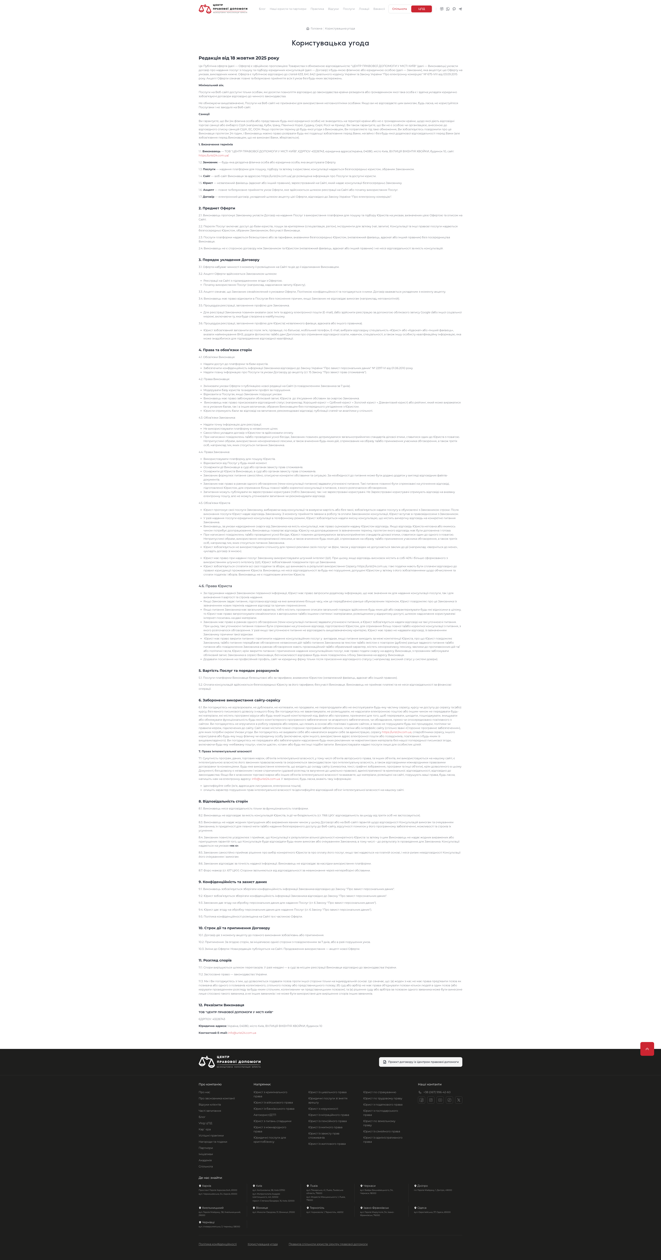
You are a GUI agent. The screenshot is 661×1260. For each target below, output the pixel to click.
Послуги (349, 8)
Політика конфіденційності (218, 1244)
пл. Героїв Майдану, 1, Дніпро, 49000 (433, 1190)
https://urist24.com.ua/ (213, 155)
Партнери (206, 1148)
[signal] (454, 9)
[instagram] (430, 1100)
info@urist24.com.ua (266, 779)
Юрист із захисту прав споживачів (323, 1135)
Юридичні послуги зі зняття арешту (328, 1100)
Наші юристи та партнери (288, 8)
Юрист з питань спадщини (272, 1121)
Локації (364, 8)
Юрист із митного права (325, 1127)
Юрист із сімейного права (381, 1131)
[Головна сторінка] (223, 9)
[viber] (442, 9)
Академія (205, 1160)
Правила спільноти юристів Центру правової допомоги (328, 1244)
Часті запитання (210, 1110)
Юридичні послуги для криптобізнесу (270, 1139)
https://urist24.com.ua (396, 732)
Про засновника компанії (217, 1098)
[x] (458, 1100)
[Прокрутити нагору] (647, 1049)
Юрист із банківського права (274, 1108)
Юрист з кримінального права (270, 1094)
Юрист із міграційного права (328, 1115)
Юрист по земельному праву (379, 1123)
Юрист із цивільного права (327, 1092)
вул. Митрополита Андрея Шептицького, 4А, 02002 (266, 1195)
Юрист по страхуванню (379, 1092)
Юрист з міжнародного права (270, 1129)
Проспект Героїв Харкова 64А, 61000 (218, 1190)
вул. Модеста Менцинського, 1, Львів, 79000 (325, 1198)
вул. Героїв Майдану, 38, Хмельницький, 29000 (220, 1213)
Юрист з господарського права (380, 1113)
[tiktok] (449, 1100)
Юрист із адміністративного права (382, 1139)
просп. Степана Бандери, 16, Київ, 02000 (274, 1200)
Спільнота (206, 1166)
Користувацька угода (263, 1244)
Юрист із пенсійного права (327, 1121)
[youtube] (440, 1100)
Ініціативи (206, 1154)
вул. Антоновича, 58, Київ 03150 (269, 1190)
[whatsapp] (448, 9)
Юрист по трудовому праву (382, 1098)
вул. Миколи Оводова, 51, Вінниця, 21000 (274, 1212)
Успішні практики (211, 1135)
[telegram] (460, 9)
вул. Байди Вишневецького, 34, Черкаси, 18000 (376, 1191)
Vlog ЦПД (205, 1123)
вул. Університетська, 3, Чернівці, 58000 (219, 1226)
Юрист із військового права (273, 1102)
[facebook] (421, 1100)
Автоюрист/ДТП (265, 1115)
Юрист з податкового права (382, 1104)
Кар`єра (205, 1129)
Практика (317, 8)
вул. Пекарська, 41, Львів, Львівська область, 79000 (324, 1191)
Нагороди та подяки (213, 1141)
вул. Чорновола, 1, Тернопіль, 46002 (324, 1212)
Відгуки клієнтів (210, 1104)
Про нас (204, 1092)
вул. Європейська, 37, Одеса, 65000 (432, 1212)
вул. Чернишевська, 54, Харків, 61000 (218, 1194)
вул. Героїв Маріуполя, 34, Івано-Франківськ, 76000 (377, 1213)
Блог (262, 8)
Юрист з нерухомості (323, 1108)
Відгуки (333, 8)
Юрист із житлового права (327, 1143)
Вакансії (379, 8)
